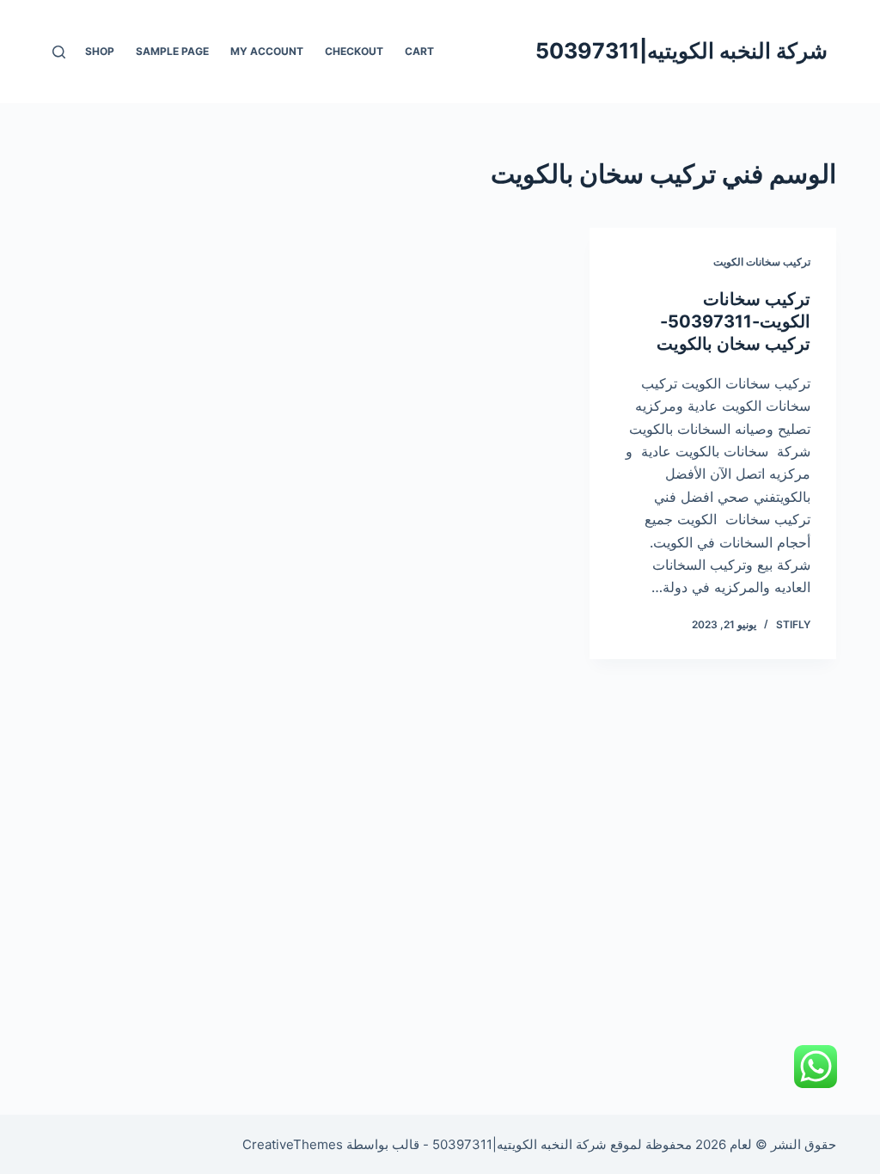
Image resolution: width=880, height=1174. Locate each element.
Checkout (354, 51)
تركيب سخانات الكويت (761, 261)
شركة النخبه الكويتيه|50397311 (681, 51)
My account (266, 51)
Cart (419, 51)
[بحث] (58, 52)
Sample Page (172, 51)
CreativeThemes (292, 1144)
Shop (99, 51)
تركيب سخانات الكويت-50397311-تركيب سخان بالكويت (733, 321)
